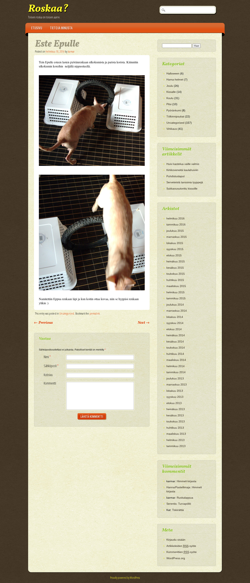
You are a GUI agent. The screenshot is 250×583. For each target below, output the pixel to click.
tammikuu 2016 (176, 224)
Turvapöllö (184, 503)
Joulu (169, 85)
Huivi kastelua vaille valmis (182, 163)
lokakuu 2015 (174, 243)
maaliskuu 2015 (176, 286)
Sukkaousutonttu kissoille (181, 188)
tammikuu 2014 (176, 372)
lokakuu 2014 (174, 316)
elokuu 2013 (174, 403)
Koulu (169, 98)
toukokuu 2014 (175, 347)
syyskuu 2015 (174, 249)
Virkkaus (171, 128)
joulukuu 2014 (175, 304)
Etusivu (36, 27)
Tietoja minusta (61, 27)
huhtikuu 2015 (175, 280)
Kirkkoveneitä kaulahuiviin (182, 170)
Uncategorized (66, 313)
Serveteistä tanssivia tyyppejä (184, 182)
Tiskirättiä (178, 509)
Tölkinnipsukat (175, 116)
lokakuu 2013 (174, 390)
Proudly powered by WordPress (125, 577)
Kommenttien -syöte (181, 551)
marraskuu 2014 (176, 310)
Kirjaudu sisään (175, 539)
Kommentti (50, 383)
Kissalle (171, 91)
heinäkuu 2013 (175, 409)
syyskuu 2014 (174, 323)
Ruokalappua (185, 497)
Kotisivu (48, 375)
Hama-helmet (174, 79)
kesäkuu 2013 (175, 415)
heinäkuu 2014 (175, 335)
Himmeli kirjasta (186, 481)
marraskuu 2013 (176, 384)
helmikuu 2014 (175, 366)
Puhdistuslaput (175, 176)
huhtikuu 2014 (175, 353)
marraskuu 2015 (176, 236)
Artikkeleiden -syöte (181, 545)
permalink (95, 313)
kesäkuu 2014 (175, 341)
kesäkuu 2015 (175, 267)
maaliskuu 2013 (176, 433)
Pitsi (168, 104)
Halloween (172, 73)
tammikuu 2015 (176, 298)
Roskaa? (48, 9)
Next (144, 322)
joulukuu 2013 (175, 378)
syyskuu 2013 (174, 396)
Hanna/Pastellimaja (178, 487)
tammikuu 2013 (176, 446)
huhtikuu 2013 (175, 427)
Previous (43, 322)
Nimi (47, 357)
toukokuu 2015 (175, 273)
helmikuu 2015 (175, 292)
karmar (71, 51)
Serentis (171, 503)
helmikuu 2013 (175, 440)
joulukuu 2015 (175, 230)
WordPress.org (175, 558)
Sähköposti (51, 366)
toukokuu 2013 (175, 421)
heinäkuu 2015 (175, 261)
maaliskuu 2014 (176, 359)
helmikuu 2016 (175, 218)
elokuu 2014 (174, 329)
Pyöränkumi (173, 110)
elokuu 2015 (174, 255)
